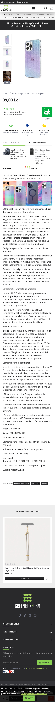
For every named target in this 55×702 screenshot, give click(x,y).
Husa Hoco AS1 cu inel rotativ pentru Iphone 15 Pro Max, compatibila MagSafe (18, 153)
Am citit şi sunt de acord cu (26, 668)
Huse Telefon (13, 14)
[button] (7, 34)
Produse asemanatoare (28, 511)
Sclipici (44, 483)
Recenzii (33, 168)
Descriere (7, 168)
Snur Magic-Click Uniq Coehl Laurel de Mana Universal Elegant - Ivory (27, 569)
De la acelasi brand (37, 143)
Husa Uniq (35, 483)
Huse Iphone (27, 14)
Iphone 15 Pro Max (21, 483)
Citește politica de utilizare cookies (34, 694)
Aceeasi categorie (11, 143)
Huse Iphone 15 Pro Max (44, 14)
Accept (30, 698)
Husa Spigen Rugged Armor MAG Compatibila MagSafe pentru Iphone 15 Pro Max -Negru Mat (43, 155)
